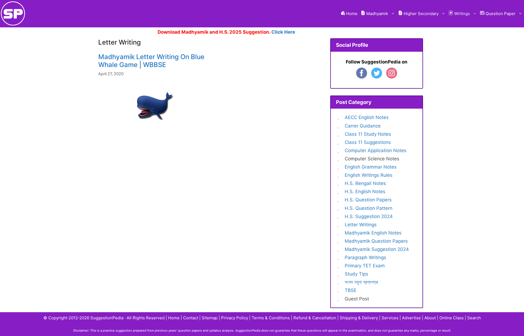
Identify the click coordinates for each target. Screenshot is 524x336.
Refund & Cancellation (314, 317)
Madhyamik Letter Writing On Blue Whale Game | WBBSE (151, 61)
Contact (190, 317)
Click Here (277, 32)
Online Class (451, 317)
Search (474, 317)
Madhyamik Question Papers (376, 241)
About (430, 317)
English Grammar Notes (371, 167)
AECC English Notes (367, 117)
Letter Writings (361, 224)
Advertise (411, 317)
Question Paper (500, 13)
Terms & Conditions (271, 317)
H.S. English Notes (365, 191)
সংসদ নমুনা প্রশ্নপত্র (361, 282)
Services (390, 317)
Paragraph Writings (365, 257)
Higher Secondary (421, 13)
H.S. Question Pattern (368, 208)
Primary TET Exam (365, 265)
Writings (461, 13)
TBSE (350, 290)
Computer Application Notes (375, 150)
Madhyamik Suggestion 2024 (377, 249)
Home (351, 13)
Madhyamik (376, 13)
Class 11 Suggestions (368, 142)
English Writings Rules (368, 175)
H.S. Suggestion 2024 (369, 216)
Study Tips (356, 274)
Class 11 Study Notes (368, 134)
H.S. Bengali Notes (365, 183)
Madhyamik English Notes (373, 233)
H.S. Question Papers (368, 199)
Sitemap (210, 317)
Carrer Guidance (363, 126)
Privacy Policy (234, 317)
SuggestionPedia (106, 317)
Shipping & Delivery (359, 317)
